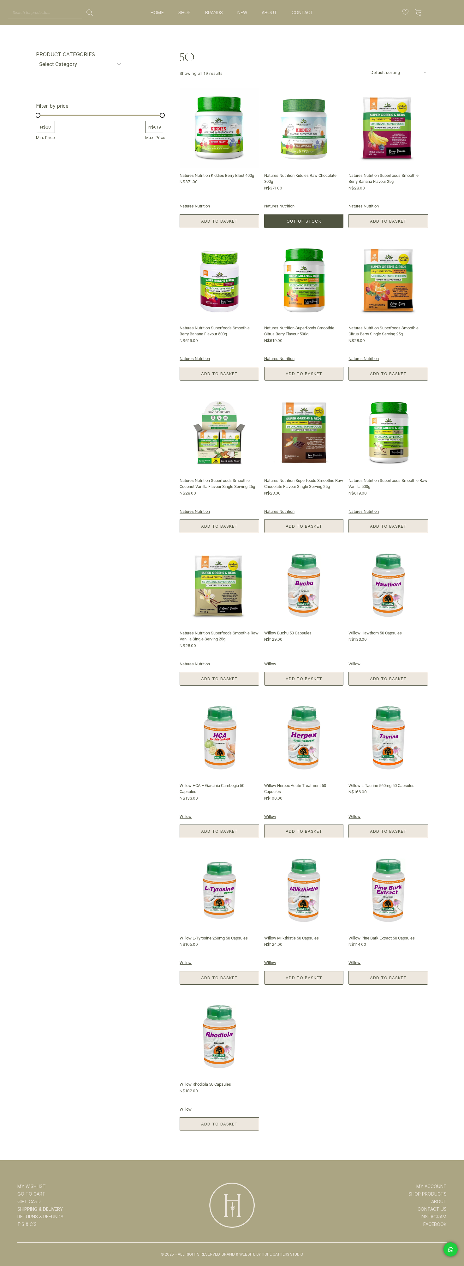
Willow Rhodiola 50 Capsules (205, 1084)
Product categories (65, 54)
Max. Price (155, 137)
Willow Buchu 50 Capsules (288, 633)
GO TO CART (31, 1194)
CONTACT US (432, 1209)
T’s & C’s (27, 1224)
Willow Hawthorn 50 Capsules (375, 633)
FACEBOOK (435, 1224)
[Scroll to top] (450, 1241)
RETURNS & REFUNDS (40, 1216)
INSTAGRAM (434, 1216)
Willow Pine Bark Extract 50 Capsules (381, 938)
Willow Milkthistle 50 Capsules (291, 938)
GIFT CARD (29, 1201)
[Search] (90, 12)
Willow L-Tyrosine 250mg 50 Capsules (214, 938)
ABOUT (269, 12)
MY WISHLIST (31, 1186)
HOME (157, 12)
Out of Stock (304, 221)
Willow (270, 664)
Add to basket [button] (219, 221)
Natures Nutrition (195, 206)
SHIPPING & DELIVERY (40, 1209)
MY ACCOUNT (431, 1186)
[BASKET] (418, 13)
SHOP (184, 12)
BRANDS (214, 12)
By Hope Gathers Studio (279, 1254)
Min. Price (45, 137)
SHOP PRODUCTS (427, 1194)
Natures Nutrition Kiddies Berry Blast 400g (217, 175)
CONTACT (302, 12)
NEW (242, 12)
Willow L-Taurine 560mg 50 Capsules (381, 785)
